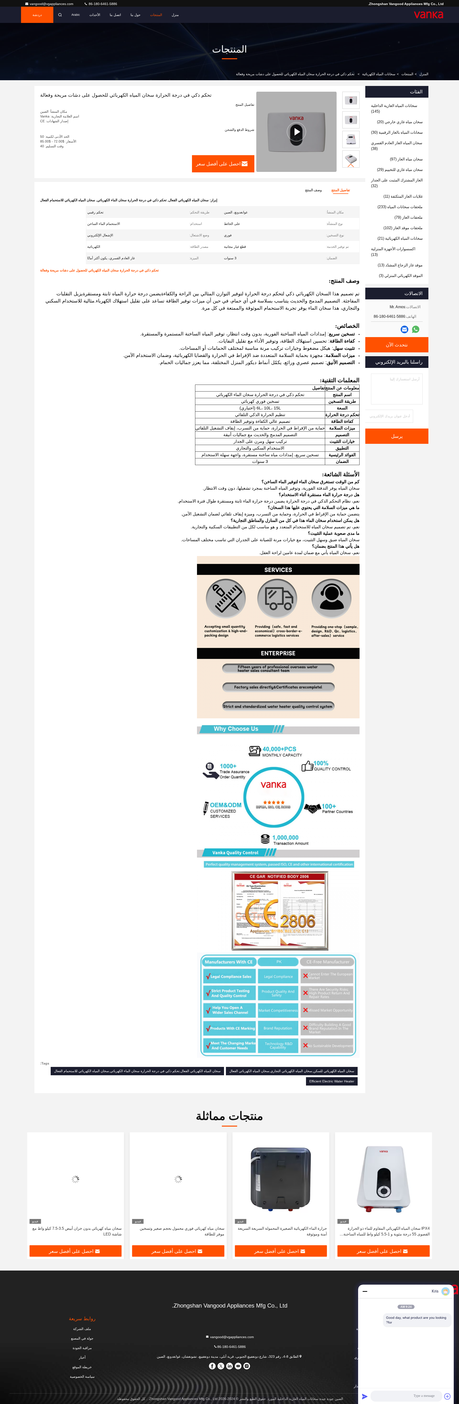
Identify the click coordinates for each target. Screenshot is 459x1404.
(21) (400, 238)
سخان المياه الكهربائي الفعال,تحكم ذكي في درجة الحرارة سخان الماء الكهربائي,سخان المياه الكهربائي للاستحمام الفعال (137, 1071)
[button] (351, 165)
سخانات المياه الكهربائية (378, 74)
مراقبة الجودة (82, 1348)
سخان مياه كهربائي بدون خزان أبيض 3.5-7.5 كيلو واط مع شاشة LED (77, 1231)
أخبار (82, 1357)
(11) (403, 196)
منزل (175, 15)
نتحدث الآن (397, 344)
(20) (400, 122)
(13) (393, 252)
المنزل (423, 74)
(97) (406, 159)
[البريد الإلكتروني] (404, 329)
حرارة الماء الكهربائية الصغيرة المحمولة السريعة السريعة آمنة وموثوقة (282, 1231)
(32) (397, 183)
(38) (396, 146)
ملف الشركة (82, 1329)
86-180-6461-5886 (102, 4)
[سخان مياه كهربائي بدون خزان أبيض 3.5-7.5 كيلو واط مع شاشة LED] (75, 1179)
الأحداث (94, 15)
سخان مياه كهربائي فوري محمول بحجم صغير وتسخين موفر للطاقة (182, 1231)
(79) (408, 217)
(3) (401, 276)
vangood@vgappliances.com (52, 4)
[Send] (365, 1396)
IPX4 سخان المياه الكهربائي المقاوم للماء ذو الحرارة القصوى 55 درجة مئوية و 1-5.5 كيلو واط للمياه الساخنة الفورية (386, 1231)
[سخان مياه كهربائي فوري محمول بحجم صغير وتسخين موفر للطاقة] (178, 1179)
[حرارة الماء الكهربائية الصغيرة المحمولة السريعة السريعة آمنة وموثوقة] (281, 1179)
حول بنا (136, 15)
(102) (403, 228)
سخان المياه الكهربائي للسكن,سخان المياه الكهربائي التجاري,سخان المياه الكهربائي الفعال (291, 1071)
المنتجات (156, 15)
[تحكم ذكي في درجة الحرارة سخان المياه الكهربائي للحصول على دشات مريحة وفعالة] (296, 131)
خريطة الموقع (82, 1367)
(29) (400, 170)
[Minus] (365, 1291)
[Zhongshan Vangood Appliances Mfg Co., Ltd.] (429, 15)
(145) (394, 108)
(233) (400, 207)
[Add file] (447, 1396)
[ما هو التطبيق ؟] (416, 329)
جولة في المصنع (82, 1338)
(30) (397, 132)
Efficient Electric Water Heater (331, 1081)
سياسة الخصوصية (82, 1376)
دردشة (37, 15)
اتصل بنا (115, 15)
